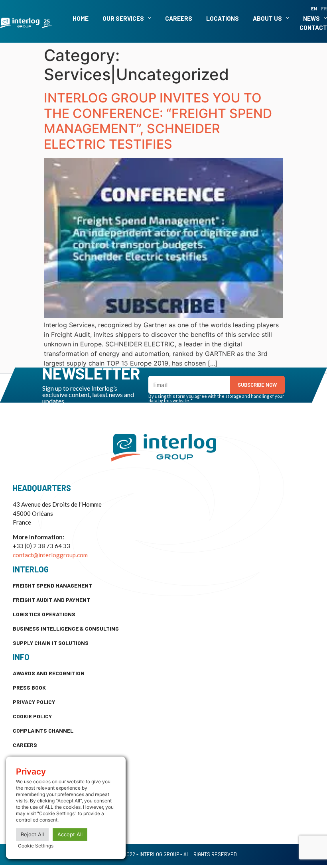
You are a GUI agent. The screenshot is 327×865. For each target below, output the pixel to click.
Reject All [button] (32, 834)
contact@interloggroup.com (50, 554)
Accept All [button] (70, 834)
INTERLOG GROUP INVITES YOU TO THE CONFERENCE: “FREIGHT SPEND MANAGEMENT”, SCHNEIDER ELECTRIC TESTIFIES (158, 120)
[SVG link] (26, 23)
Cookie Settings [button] (35, 846)
